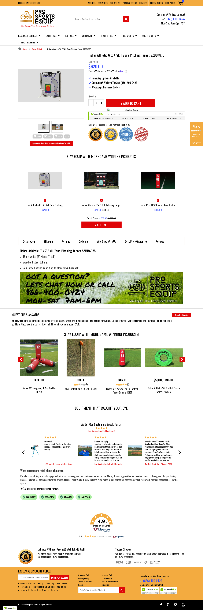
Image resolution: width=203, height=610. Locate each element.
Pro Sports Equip (31, 604)
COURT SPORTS (149, 35)
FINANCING (143, 2)
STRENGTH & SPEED (27, 42)
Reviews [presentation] (160, 241)
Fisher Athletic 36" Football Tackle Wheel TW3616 (164, 390)
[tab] (28, 241)
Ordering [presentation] (83, 241)
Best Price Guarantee (110, 581)
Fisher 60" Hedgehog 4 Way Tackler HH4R (39, 390)
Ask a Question (182, 314)
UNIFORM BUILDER (156, 2)
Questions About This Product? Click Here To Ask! (51, 143)
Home (25, 49)
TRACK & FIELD (107, 35)
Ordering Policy (84, 575)
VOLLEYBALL (87, 35)
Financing (105, 584)
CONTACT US (103, 2)
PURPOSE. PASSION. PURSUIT (29, 2)
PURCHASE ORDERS (130, 2)
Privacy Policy (83, 578)
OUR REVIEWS (115, 2)
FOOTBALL (69, 35)
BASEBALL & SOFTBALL (28, 35)
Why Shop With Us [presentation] (106, 241)
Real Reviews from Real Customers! (101, 430)
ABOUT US (92, 2)
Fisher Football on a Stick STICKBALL (81, 389)
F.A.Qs (80, 584)
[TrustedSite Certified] (150, 590)
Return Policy (107, 578)
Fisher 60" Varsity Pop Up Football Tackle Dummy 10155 (122, 390)
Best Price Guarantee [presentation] (136, 241)
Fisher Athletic (37, 49)
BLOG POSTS (170, 2)
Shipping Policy (107, 575)
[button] (24, 452)
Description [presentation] (29, 241)
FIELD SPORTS (128, 35)
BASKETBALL (51, 35)
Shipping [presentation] (48, 241)
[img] (101, 427)
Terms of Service (85, 581)
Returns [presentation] (66, 241)
